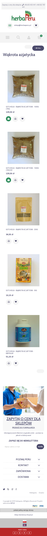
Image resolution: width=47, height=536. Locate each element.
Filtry (39, 48)
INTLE (13, 503)
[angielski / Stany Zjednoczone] (24, 525)
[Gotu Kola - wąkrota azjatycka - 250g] (23, 209)
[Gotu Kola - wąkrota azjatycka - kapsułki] (23, 331)
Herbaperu (33, 493)
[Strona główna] (23, 15)
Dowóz (41, 493)
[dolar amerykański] (20, 533)
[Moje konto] (29, 37)
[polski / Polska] (24, 521)
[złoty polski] (15, 533)
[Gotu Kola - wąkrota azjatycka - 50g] (23, 270)
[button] (7, 37)
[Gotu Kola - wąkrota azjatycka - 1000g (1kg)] (23, 86)
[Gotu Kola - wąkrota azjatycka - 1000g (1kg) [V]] (23, 148)
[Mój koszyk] (39, 37)
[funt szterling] (29, 533)
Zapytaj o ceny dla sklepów (23, 422)
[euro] (25, 533)
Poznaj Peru (23, 459)
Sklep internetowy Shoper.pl (23, 515)
